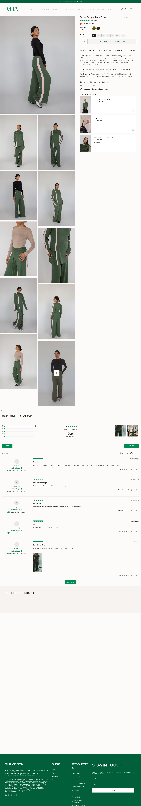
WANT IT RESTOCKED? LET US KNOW (112, 41)
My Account (76, 780)
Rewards (55, 776)
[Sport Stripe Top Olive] (85, 104)
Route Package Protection (77, 801)
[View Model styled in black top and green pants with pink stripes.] (56, 373)
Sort (121, 453)
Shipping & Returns (78, 783)
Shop (53, 769)
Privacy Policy (76, 797)
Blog (53, 783)
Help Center (76, 773)
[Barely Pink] (85, 124)
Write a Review (133, 446)
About (54, 773)
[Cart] (135, 9)
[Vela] (12, 9)
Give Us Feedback (78, 787)
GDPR (74, 794)
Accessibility (76, 790)
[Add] (133, 110)
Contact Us (76, 776)
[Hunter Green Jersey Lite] (85, 143)
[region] (127, 430)
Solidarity (55, 780)
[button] (31, 9)
